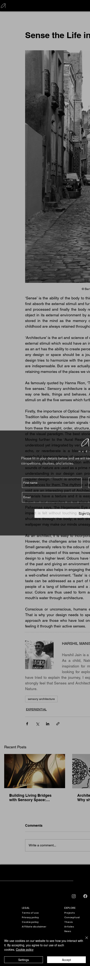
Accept (66, 960)
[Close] (84, 940)
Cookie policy (24, 949)
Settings (23, 960)
